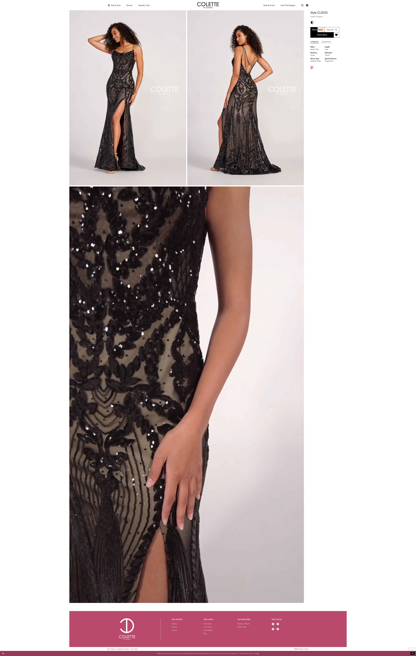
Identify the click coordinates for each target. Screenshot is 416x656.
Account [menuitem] (174, 630)
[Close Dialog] (3, 653)
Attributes (314, 42)
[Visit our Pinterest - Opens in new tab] (273, 629)
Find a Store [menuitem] (208, 624)
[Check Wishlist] (307, 5)
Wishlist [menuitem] (174, 627)
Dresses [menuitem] (174, 624)
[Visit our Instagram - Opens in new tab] (277, 624)
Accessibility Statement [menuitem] (123, 649)
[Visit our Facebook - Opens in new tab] (273, 624)
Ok (412, 653)
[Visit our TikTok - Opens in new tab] (277, 629)
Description (326, 42)
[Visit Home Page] (208, 5)
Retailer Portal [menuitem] (242, 627)
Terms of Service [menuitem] (111, 649)
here (257, 653)
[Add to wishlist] (336, 35)
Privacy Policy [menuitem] (134, 649)
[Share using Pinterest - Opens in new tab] (311, 68)
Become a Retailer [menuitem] (244, 624)
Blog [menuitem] (205, 633)
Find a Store (322, 35)
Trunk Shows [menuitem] (208, 627)
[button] (129, 5)
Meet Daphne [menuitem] (208, 630)
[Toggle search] (302, 5)
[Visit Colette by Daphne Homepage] (127, 629)
